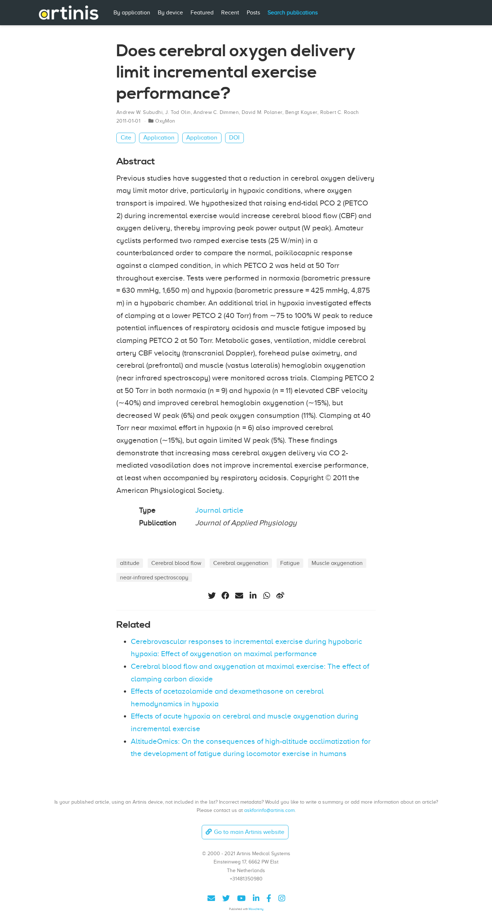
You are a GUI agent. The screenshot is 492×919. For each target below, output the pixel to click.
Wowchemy (256, 909)
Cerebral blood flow (176, 563)
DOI (234, 137)
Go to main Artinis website (249, 832)
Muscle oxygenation (337, 563)
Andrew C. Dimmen (216, 112)
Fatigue (290, 563)
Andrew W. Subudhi (139, 112)
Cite (126, 137)
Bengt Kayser (301, 112)
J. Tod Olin (178, 112)
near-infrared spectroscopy (154, 577)
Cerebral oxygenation (240, 563)
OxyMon (165, 121)
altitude (129, 563)
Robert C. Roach (339, 112)
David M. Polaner (262, 112)
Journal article (219, 510)
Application (158, 137)
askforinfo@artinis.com (269, 810)
